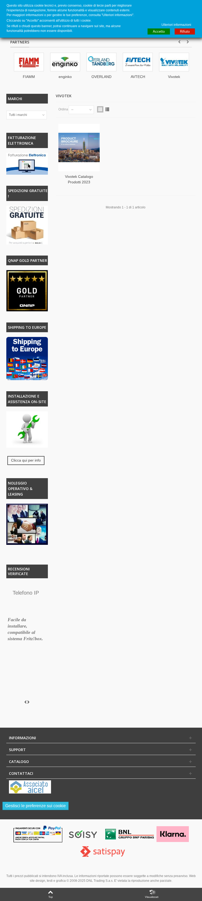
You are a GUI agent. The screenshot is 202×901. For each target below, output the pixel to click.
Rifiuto (185, 31)
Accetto (159, 31)
